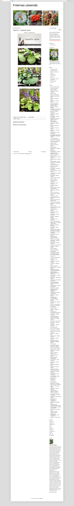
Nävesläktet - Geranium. (54, 287)
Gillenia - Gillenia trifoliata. (55, 177)
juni (50, 427)
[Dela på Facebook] (32, 117)
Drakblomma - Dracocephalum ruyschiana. (55, 151)
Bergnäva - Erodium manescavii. (54, 112)
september (51, 424)
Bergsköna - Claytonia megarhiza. (54, 114)
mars (50, 433)
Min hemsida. (52, 44)
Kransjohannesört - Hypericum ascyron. (54, 237)
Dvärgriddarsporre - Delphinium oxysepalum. (54, 153)
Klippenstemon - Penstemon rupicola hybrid (55, 223)
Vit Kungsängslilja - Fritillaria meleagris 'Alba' (55, 407)
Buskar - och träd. (53, 71)
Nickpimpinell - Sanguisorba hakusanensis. (55, 280)
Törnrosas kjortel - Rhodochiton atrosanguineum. (53, 399)
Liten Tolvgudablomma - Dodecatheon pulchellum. (55, 254)
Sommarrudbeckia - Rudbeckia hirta (54, 358)
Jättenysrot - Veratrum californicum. (54, 212)
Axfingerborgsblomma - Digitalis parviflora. (54, 105)
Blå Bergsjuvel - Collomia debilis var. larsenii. (55, 119)
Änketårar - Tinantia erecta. (55, 417)
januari (50, 428)
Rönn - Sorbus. (53, 343)
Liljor (51, 77)
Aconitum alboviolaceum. (55, 86)
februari (50, 421)
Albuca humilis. (53, 93)
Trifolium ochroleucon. (54, 392)
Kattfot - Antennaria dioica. (55, 221)
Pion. (51, 82)
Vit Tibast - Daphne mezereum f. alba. (53, 412)
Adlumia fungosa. (53, 89)
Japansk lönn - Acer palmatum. (54, 210)
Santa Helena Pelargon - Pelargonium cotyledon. (54, 346)
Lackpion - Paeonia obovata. (55, 244)
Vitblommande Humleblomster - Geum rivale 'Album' (54, 414)
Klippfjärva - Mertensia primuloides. (54, 225)
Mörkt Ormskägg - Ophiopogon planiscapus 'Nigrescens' (55, 272)
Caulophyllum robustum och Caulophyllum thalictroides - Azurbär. (55, 135)
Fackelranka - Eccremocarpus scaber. (54, 164)
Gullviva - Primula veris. (54, 192)
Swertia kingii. (53, 380)
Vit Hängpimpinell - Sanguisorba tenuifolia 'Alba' (55, 405)
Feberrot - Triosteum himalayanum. (54, 167)
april (50, 432)
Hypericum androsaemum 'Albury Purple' (55, 200)
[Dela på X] (31, 117)
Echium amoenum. (53, 155)
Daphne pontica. (53, 143)
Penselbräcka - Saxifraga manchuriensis (55, 306)
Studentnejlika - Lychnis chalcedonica (54, 374)
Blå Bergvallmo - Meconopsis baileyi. (54, 121)
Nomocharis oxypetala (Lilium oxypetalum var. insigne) (54, 283)
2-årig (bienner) (53, 70)
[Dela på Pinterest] (33, 117)
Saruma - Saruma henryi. (55, 347)
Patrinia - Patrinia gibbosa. (55, 304)
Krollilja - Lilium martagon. (55, 238)
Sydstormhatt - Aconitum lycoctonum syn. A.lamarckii (55, 384)
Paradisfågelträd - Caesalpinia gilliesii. (54, 298)
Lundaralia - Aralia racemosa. (53, 259)
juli (49, 425)
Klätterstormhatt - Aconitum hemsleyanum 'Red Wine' (55, 230)
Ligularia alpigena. (53, 248)
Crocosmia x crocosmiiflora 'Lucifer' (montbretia (55, 141)
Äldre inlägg (43, 151)
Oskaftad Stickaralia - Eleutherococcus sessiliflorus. (54, 290)
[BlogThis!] (29, 117)
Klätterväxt (52, 74)
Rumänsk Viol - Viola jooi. (55, 329)
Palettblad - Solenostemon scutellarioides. (55, 293)
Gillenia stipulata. (53, 179)
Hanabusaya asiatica (54, 195)
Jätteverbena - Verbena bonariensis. (54, 215)
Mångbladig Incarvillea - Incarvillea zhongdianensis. (55, 270)
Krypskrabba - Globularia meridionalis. (55, 241)
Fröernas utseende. (25, 5)
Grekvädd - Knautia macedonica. (54, 181)
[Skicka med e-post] (28, 117)
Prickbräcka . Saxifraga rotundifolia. (54, 314)
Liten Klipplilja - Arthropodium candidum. (54, 252)
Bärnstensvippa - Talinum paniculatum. (55, 133)
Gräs (51, 73)
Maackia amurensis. (54, 265)
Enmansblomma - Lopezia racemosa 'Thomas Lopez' (55, 162)
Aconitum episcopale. (54, 88)
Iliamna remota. (53, 205)
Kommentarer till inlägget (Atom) (25, 153)
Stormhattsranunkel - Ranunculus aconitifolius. (55, 369)
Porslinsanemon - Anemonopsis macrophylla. (55, 312)
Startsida (30, 151)
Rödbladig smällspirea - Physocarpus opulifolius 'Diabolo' (54, 341)
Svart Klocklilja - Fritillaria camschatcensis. (55, 377)
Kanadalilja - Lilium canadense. (53, 219)
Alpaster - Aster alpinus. (54, 94)
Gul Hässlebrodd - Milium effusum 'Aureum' (55, 188)
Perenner (18, 118)
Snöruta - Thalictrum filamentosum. (54, 353)
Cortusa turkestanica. (54, 138)
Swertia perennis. (53, 382)
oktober (50, 429)
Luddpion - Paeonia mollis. (55, 257)
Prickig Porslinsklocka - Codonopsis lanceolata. (54, 317)
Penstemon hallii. (53, 307)
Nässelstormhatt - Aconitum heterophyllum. (55, 286)
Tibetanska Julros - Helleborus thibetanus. (54, 391)
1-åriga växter (53, 69)
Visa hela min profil (52, 492)
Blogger (41, 498)
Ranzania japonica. (53, 327)
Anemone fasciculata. (54, 103)
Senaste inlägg (16, 151)
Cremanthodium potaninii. (55, 139)
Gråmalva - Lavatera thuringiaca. (54, 183)
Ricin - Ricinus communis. (55, 328)
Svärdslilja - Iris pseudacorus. (53, 379)
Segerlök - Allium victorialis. (55, 348)
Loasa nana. (52, 256)
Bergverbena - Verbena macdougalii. (54, 117)
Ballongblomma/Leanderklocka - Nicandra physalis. (55, 110)
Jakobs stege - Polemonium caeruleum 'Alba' (55, 207)
